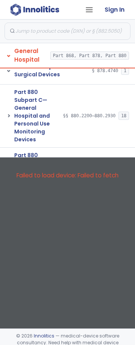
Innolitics (44, 336)
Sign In (114, 9)
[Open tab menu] (89, 9)
